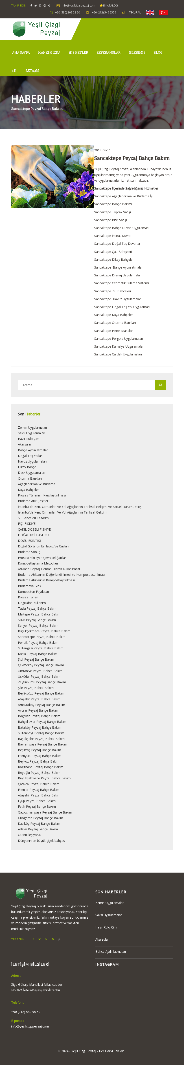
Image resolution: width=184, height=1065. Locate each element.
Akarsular (24, 444)
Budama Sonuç (29, 552)
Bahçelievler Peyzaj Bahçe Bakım (42, 721)
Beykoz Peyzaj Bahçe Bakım (38, 761)
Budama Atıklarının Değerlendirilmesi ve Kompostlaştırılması (61, 574)
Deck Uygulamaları (31, 472)
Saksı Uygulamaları (31, 433)
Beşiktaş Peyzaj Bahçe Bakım (39, 750)
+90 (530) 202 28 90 (67, 12)
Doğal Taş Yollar (30, 456)
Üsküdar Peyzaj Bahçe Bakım (39, 676)
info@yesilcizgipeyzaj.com (78, 5)
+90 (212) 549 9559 (103, 12)
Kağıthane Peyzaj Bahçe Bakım (40, 767)
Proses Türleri (28, 597)
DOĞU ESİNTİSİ (29, 540)
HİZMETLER (78, 52)
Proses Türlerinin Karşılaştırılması (42, 495)
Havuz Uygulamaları (32, 461)
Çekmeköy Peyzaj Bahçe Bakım (41, 665)
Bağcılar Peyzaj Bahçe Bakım (39, 716)
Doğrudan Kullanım (32, 603)
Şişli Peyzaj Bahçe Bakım (36, 659)
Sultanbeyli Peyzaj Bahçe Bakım (41, 733)
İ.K (14, 70)
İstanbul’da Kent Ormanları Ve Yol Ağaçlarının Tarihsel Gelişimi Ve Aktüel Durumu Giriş (80, 507)
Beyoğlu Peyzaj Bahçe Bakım (39, 772)
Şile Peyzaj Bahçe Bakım (36, 688)
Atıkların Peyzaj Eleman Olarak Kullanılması (49, 569)
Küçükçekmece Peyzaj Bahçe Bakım (44, 631)
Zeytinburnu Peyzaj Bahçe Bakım (42, 682)
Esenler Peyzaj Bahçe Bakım (38, 789)
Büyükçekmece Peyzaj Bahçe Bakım (44, 778)
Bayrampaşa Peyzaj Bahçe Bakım (42, 744)
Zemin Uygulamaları (32, 427)
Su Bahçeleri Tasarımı (33, 518)
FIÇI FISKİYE (26, 523)
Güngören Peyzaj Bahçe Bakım (40, 818)
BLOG (158, 52)
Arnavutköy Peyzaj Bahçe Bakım (41, 705)
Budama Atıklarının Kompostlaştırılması (46, 580)
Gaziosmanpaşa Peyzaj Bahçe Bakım (45, 812)
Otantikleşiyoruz (29, 835)
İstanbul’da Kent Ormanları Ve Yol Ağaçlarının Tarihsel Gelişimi (62, 512)
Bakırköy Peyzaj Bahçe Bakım (39, 727)
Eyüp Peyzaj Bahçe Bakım (37, 801)
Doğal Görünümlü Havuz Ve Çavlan (43, 546)
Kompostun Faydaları (33, 591)
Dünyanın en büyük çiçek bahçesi (42, 840)
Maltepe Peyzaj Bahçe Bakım (39, 614)
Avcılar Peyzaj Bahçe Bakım (38, 710)
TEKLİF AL (135, 12)
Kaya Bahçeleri (28, 489)
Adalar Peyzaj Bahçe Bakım (38, 829)
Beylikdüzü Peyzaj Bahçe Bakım (41, 693)
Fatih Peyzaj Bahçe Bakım (37, 806)
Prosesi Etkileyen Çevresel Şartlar (42, 558)
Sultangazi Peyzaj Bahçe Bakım (41, 648)
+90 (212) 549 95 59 (25, 1012)
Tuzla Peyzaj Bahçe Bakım (37, 608)
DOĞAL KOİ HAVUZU (33, 535)
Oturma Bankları (30, 478)
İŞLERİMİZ (137, 52)
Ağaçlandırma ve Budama (36, 484)
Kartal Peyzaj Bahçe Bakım (37, 654)
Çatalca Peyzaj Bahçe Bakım (38, 784)
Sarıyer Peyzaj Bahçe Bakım (38, 625)
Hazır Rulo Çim (28, 439)
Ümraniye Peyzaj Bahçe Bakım (40, 671)
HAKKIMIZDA (49, 52)
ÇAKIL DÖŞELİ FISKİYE (34, 529)
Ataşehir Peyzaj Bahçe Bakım (39, 699)
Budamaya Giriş (29, 586)
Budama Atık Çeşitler (33, 501)
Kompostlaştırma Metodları (38, 563)
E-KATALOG (110, 5)
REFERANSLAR (108, 52)
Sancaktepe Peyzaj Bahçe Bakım (42, 637)
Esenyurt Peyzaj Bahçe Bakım (39, 756)
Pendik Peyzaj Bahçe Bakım (38, 642)
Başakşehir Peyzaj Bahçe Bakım (41, 738)
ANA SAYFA (21, 52)
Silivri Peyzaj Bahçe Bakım (37, 620)
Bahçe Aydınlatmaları (33, 450)
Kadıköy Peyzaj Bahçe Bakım (39, 823)
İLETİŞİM (32, 70)
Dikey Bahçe (27, 467)
